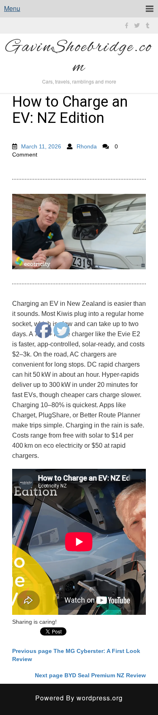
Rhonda (87, 146)
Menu (12, 8)
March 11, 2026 (41, 146)
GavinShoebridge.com (79, 57)
